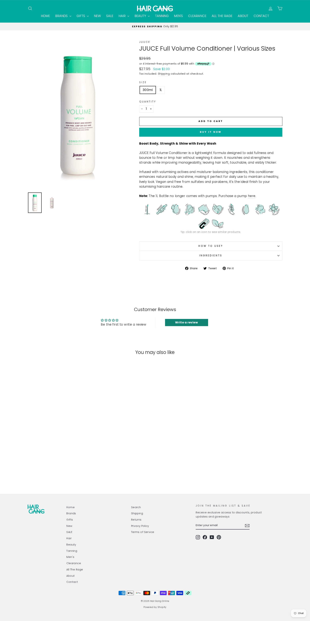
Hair (122, 16)
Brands (62, 16)
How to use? (210, 246)
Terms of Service (142, 532)
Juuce (144, 42)
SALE (109, 16)
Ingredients (210, 255)
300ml (148, 90)
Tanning (162, 16)
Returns (136, 519)
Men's (178, 16)
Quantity (147, 101)
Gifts (81, 16)
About (243, 16)
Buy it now (211, 132)
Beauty (141, 16)
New (97, 16)
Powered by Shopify (155, 607)
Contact (261, 16)
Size (143, 82)
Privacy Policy (140, 526)
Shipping (164, 74)
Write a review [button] (186, 322)
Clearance (197, 16)
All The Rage (222, 16)
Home (45, 16)
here (251, 196)
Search (136, 507)
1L (161, 90)
